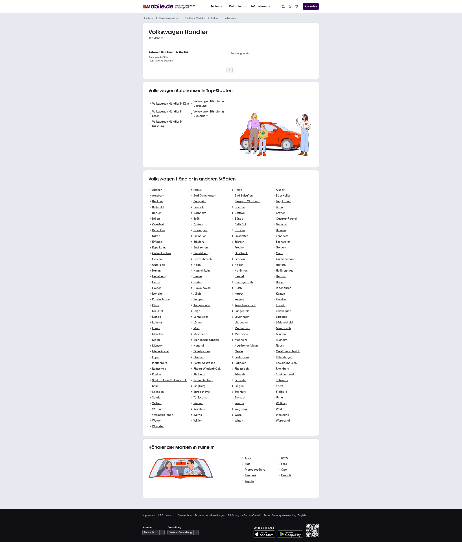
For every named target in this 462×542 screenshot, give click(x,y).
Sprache (147, 527)
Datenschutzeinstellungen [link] (210, 515)
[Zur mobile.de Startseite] (172, 6)
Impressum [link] (148, 515)
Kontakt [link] (170, 515)
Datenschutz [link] (185, 515)
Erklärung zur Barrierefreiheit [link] (244, 515)
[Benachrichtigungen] (283, 6)
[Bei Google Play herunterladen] (290, 534)
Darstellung (174, 527)
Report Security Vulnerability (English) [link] (285, 515)
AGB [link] (160, 515)
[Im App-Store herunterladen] (265, 534)
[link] (290, 6)
